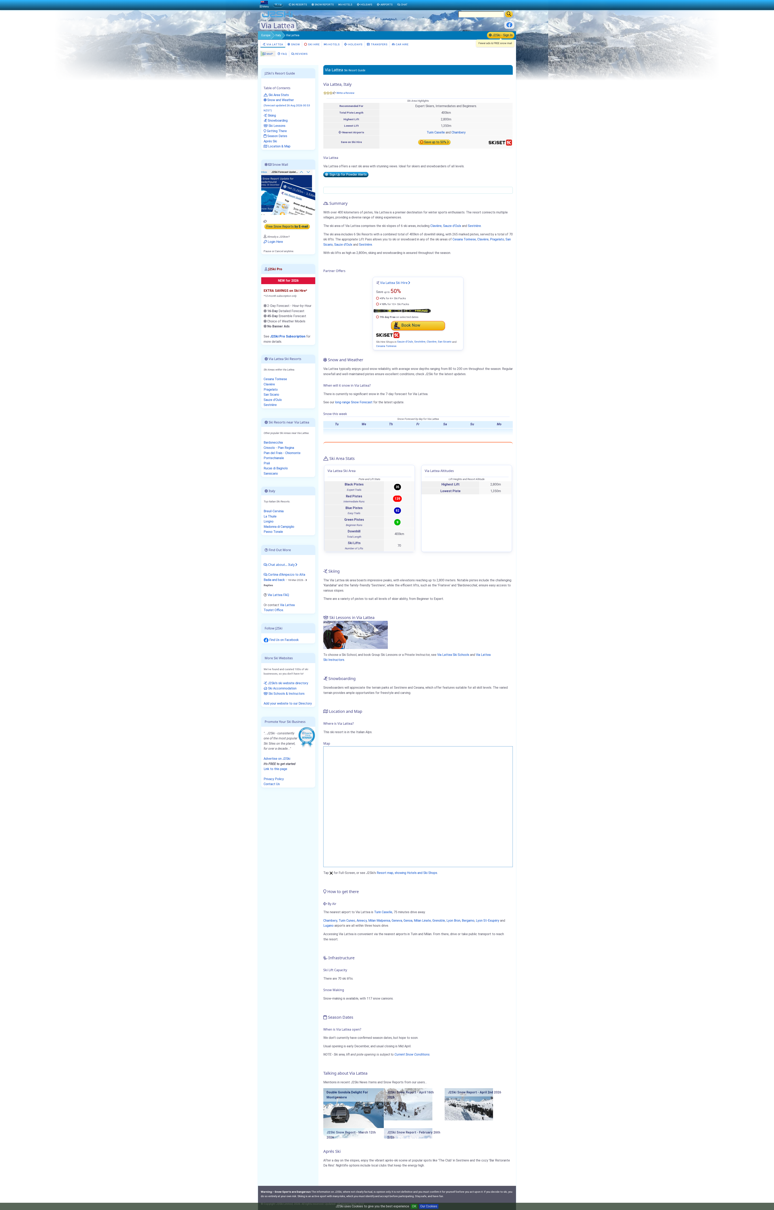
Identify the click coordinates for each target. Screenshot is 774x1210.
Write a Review (345, 92)
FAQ (284, 53)
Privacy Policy (274, 779)
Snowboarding (277, 120)
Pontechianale (274, 458)
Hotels (334, 44)
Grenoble (438, 920)
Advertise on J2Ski (277, 759)
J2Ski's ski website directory (287, 683)
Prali (267, 463)
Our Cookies (428, 1206)
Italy (278, 35)
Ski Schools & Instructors (286, 694)
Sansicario (271, 473)
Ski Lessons (276, 126)
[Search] (509, 14)
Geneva (397, 920)
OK (414, 1206)
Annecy (362, 920)
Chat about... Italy (281, 564)
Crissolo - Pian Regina (279, 448)
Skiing (271, 115)
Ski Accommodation (281, 688)
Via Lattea (274, 44)
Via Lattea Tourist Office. (279, 607)
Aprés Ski (270, 141)
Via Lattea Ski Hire (394, 283)
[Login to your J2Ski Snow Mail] (288, 192)
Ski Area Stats (278, 95)
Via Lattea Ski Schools (453, 655)
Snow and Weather (287, 105)
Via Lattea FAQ (278, 595)
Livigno (269, 521)
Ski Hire (314, 44)
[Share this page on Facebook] (509, 26)
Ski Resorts (299, 4)
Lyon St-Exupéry (487, 920)
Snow (295, 44)
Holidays (355, 44)
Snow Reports (324, 4)
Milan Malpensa (379, 920)
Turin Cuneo (347, 920)
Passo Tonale (273, 532)
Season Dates (276, 136)
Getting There (276, 131)
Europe (265, 35)
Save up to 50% (435, 142)
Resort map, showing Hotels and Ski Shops (407, 873)
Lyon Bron (453, 920)
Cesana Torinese (464, 239)
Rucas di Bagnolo (276, 468)
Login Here (275, 242)
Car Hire (402, 44)
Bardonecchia (273, 442)
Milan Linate (422, 920)
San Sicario (445, 341)
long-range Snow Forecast (353, 402)
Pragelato (497, 239)
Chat (404, 4)
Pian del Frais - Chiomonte (282, 453)
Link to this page (275, 769)
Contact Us (272, 784)
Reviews (301, 53)
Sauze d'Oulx (452, 226)
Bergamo (468, 920)
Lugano (328, 925)
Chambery (459, 132)
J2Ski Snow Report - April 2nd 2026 (474, 1092)
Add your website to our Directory (288, 703)
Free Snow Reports (287, 227)
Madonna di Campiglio (279, 527)
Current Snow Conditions (412, 1054)
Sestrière (474, 226)
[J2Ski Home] (277, 17)
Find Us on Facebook (283, 640)
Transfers (379, 44)
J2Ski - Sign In (502, 35)
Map (269, 53)
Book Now (410, 325)
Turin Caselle (436, 132)
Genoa (408, 920)
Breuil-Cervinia (274, 511)
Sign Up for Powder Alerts (347, 174)
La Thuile (270, 516)
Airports (386, 4)
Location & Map (278, 146)
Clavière (436, 226)
